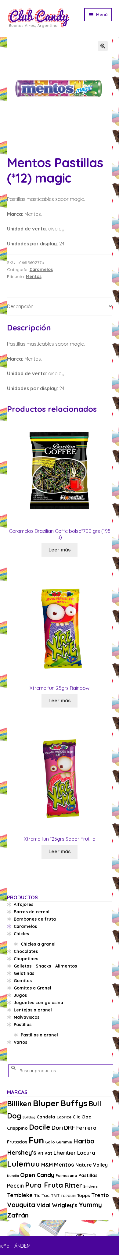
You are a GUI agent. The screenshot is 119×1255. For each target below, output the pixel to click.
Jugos (20, 995)
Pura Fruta (44, 1185)
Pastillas (22, 1024)
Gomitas (23, 980)
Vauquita (21, 1205)
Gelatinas (24, 973)
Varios (20, 1042)
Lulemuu (23, 1163)
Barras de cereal (31, 912)
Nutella (13, 1176)
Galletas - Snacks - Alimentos (45, 966)
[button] (103, 46)
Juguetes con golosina (38, 1002)
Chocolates (26, 951)
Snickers (90, 1186)
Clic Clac (82, 1117)
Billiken (19, 1103)
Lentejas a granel (33, 1010)
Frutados (17, 1142)
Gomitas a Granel (32, 988)
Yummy (90, 1205)
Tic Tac (41, 1195)
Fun (36, 1140)
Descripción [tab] (20, 306)
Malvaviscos (26, 1017)
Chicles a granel (38, 944)
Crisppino (17, 1128)
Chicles (21, 933)
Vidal (43, 1205)
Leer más (59, 550)
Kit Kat (45, 1153)
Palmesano (66, 1175)
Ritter (73, 1185)
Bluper (46, 1103)
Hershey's (21, 1152)
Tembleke (20, 1195)
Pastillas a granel (39, 1035)
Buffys (73, 1103)
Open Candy (37, 1174)
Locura (86, 1153)
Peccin (15, 1185)
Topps (83, 1195)
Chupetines (26, 958)
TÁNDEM (21, 1246)
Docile (39, 1127)
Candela (46, 1117)
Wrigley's (65, 1205)
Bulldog (29, 1117)
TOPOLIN (68, 1196)
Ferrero (86, 1128)
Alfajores (23, 904)
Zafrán (18, 1215)
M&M (47, 1165)
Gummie (64, 1141)
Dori (57, 1127)
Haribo (83, 1141)
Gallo (50, 1141)
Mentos (33, 276)
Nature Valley (91, 1165)
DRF (69, 1127)
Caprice (63, 1116)
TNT (55, 1195)
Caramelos (41, 269)
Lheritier (64, 1152)
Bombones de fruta (35, 919)
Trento (100, 1195)
